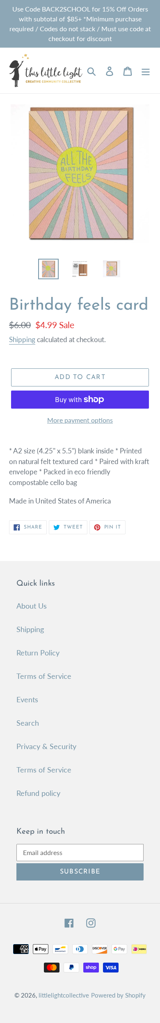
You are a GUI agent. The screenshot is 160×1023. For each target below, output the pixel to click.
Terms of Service (43, 675)
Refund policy (38, 793)
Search (27, 722)
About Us (31, 605)
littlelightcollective (64, 995)
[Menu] (146, 70)
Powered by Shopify (118, 995)
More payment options (80, 420)
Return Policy (37, 652)
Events (27, 699)
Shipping (22, 339)
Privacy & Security (46, 746)
